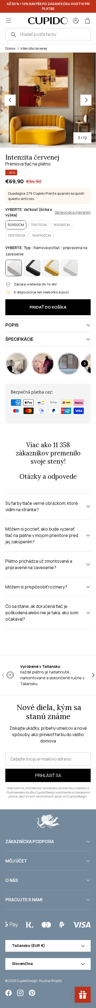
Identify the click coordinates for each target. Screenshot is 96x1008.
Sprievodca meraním (73, 212)
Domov (10, 48)
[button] (87, 21)
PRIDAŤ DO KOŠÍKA (48, 307)
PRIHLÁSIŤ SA (48, 775)
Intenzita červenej (34, 48)
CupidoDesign (27, 981)
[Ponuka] (8, 21)
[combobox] (48, 34)
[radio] (15, 224)
